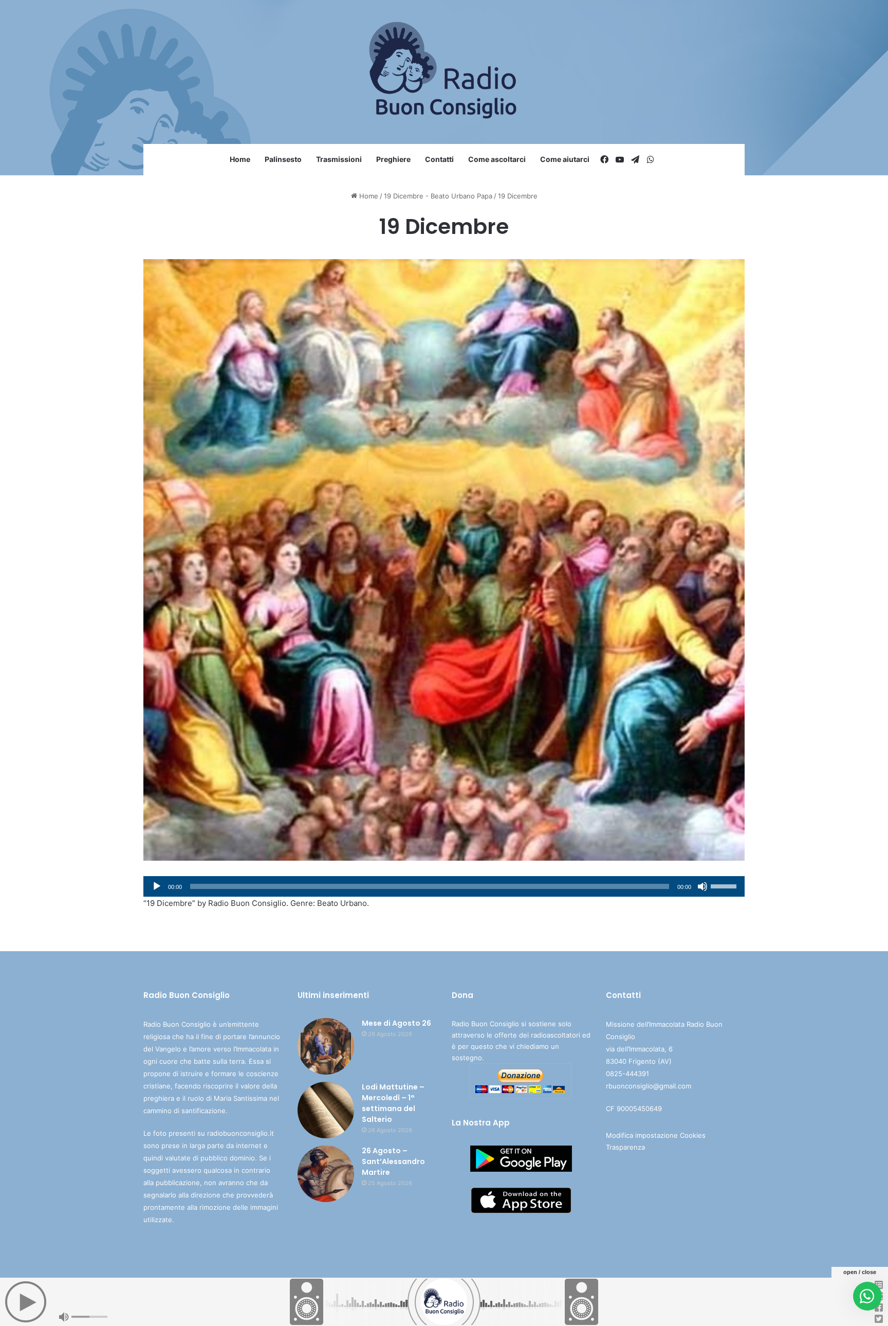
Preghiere (393, 159)
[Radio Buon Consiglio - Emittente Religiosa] (444, 72)
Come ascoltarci (497, 159)
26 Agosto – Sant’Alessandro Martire (393, 1161)
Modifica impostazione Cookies (656, 1135)
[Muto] (702, 886)
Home (240, 159)
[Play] (157, 886)
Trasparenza (625, 1147)
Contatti (439, 159)
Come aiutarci (564, 159)
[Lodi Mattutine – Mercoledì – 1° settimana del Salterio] (326, 1110)
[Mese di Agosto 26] (326, 1046)
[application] (444, 886)
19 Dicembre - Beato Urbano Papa (438, 196)
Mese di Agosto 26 (396, 1023)
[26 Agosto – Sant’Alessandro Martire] (326, 1174)
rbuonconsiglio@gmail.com (648, 1086)
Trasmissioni (339, 159)
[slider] (725, 885)
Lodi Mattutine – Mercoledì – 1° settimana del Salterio (393, 1103)
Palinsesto (283, 159)
